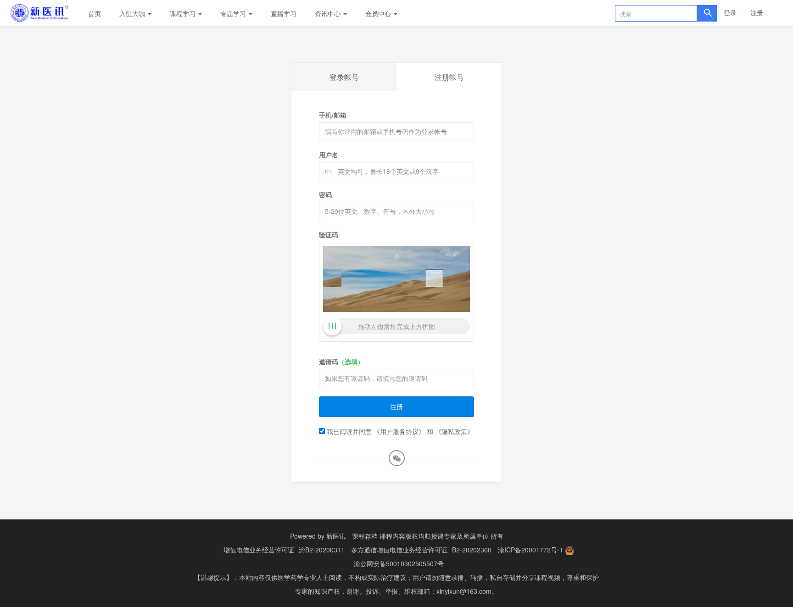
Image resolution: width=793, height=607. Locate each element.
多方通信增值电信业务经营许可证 (399, 549)
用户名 (328, 154)
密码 (325, 194)
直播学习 (283, 13)
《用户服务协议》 (399, 431)
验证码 (328, 234)
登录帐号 (344, 77)
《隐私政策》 (454, 431)
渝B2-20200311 (322, 549)
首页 (94, 13)
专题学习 (234, 13)
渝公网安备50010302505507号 (399, 563)
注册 (756, 12)
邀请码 (341, 361)
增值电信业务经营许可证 (258, 549)
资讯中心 (328, 13)
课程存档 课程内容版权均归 (391, 535)
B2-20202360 (471, 549)
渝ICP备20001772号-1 (530, 549)
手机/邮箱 (332, 114)
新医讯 (336, 535)
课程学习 (183, 13)
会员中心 (379, 13)
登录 (730, 12)
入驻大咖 (133, 13)
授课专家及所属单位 (460, 535)
